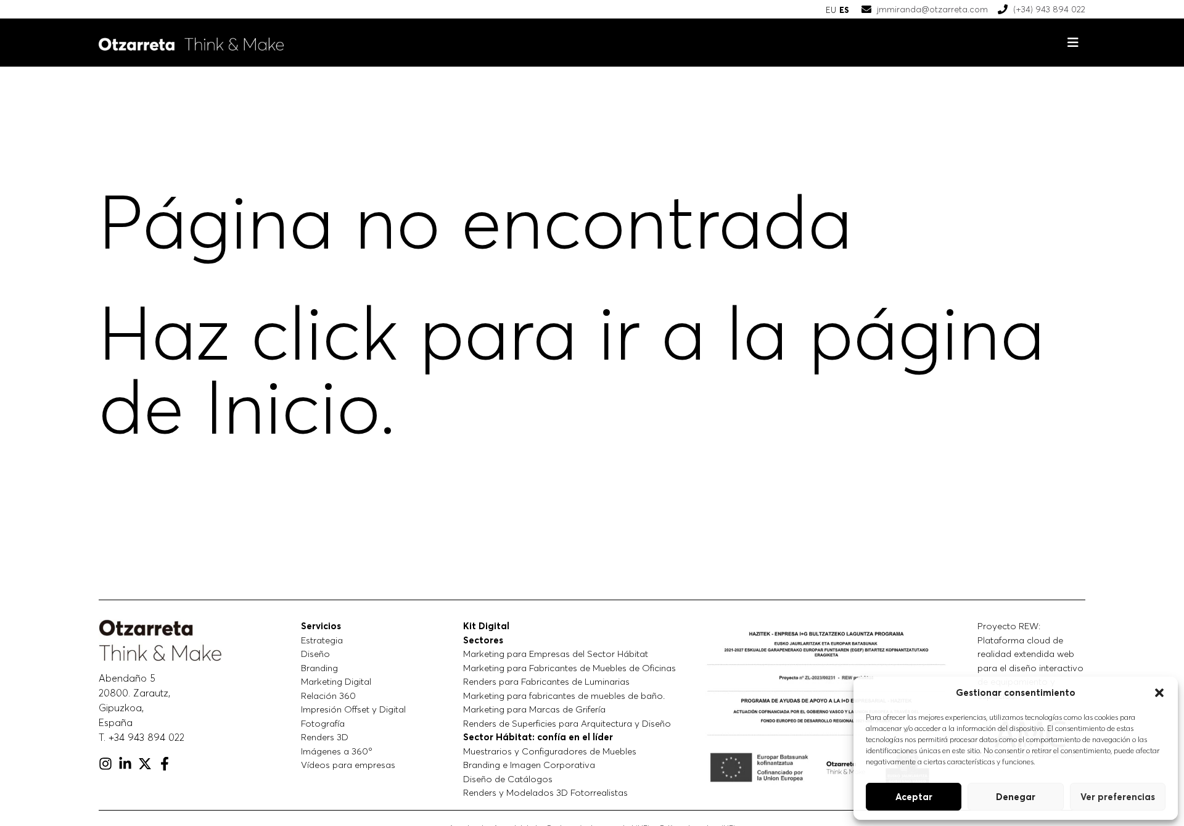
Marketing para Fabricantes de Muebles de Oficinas (569, 668)
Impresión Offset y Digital (353, 709)
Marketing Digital (336, 681)
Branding (319, 668)
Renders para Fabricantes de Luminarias (546, 681)
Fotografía (323, 723)
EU (831, 10)
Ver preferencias (1117, 797)
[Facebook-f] (164, 763)
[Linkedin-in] (125, 763)
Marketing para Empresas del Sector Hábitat (555, 653)
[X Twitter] (145, 763)
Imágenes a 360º (336, 751)
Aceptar (913, 797)
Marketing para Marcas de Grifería (534, 709)
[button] (1159, 693)
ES (844, 10)
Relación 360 (328, 695)
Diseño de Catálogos (508, 779)
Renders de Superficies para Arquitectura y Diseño (567, 723)
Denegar (1015, 797)
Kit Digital (486, 626)
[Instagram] (105, 763)
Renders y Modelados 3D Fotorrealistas (545, 792)
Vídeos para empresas (348, 764)
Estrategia (322, 640)
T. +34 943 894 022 (141, 737)
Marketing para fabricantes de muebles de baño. (564, 695)
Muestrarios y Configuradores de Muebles (549, 751)
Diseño (315, 653)
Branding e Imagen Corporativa (529, 764)
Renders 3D (324, 737)
